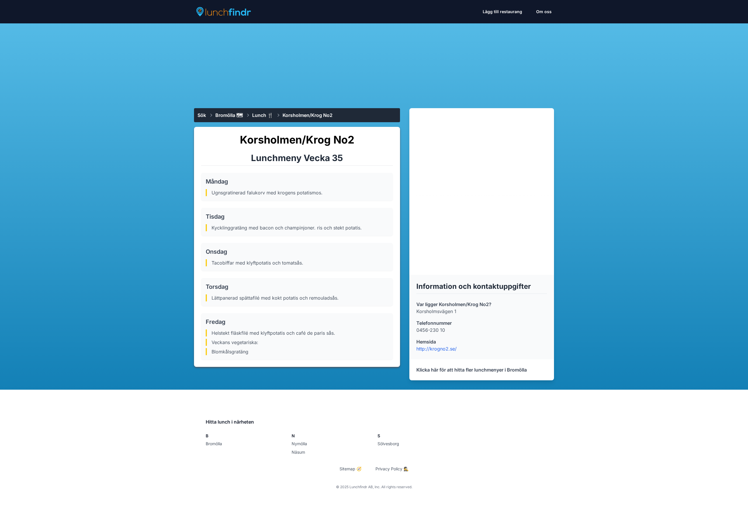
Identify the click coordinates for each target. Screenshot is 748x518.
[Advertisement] (374, 63)
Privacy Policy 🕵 (391, 468)
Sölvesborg (388, 443)
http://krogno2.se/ (436, 349)
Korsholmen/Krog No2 (308, 115)
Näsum (298, 452)
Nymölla (299, 443)
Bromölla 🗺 (229, 115)
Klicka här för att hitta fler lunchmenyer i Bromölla (471, 370)
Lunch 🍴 (262, 115)
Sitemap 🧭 (350, 468)
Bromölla (214, 443)
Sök (202, 115)
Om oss (544, 11)
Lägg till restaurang (502, 11)
